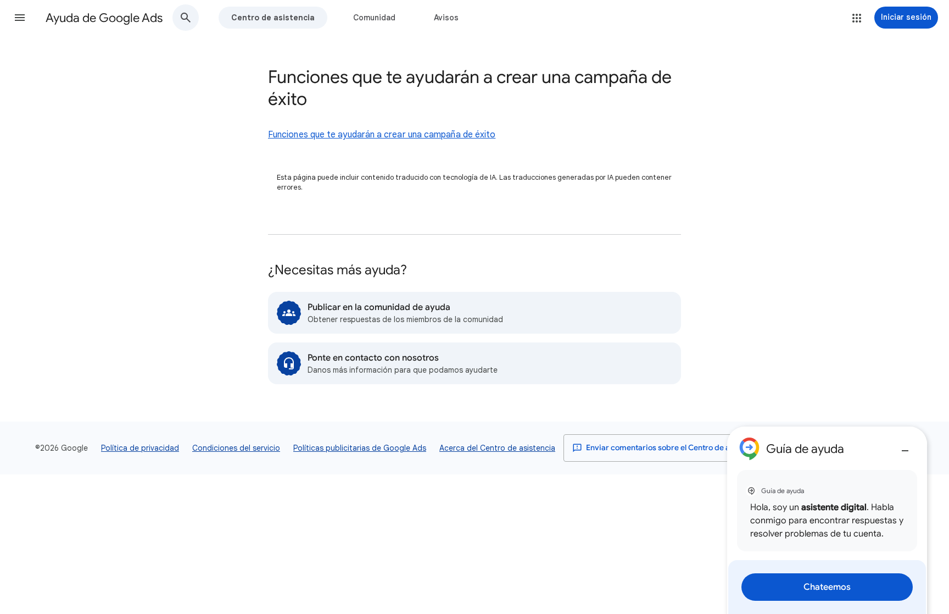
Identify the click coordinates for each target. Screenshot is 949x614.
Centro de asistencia (273, 18)
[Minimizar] (905, 446)
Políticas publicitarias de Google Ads (359, 448)
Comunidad (374, 18)
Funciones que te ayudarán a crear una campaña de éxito (381, 134)
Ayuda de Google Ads (104, 17)
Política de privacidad (140, 448)
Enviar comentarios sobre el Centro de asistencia (673, 447)
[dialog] (827, 520)
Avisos (446, 18)
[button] (20, 17)
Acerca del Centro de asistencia (497, 448)
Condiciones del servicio (236, 448)
